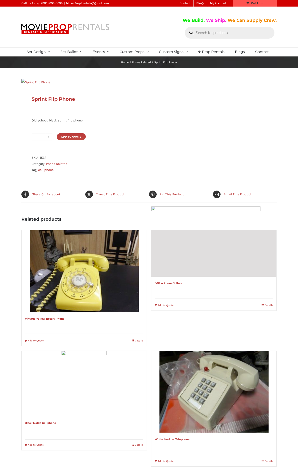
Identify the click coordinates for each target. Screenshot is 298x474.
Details (139, 340)
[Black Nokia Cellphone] (84, 383)
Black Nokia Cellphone (40, 423)
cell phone (46, 170)
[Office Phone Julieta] (213, 253)
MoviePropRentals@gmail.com (87, 3)
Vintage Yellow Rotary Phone (45, 318)
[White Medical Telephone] (213, 392)
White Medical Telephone (172, 439)
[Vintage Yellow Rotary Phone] (84, 271)
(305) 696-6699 (52, 3)
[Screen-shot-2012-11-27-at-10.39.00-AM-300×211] (82, 82)
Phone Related (56, 164)
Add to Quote (71, 136)
